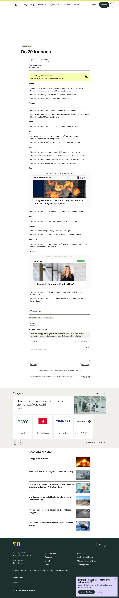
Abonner (104, 5)
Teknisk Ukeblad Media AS (29, 590)
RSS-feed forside (51, 553)
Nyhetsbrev (81, 553)
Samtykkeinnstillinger (85, 557)
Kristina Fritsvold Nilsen (22, 555)
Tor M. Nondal (18, 563)
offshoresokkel (35, 318)
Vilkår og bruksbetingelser (86, 561)
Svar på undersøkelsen (86, 592)
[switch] (87, 76)
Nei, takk (100, 592)
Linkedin (48, 561)
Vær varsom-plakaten (42, 571)
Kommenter (44, 59)
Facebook (49, 557)
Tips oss (101, 544)
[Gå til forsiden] (15, 4)
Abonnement (18, 577)
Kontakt (16, 583)
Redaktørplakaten (61, 571)
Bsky (47, 565)
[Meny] (112, 4)
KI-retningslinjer (83, 565)
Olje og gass (26, 46)
